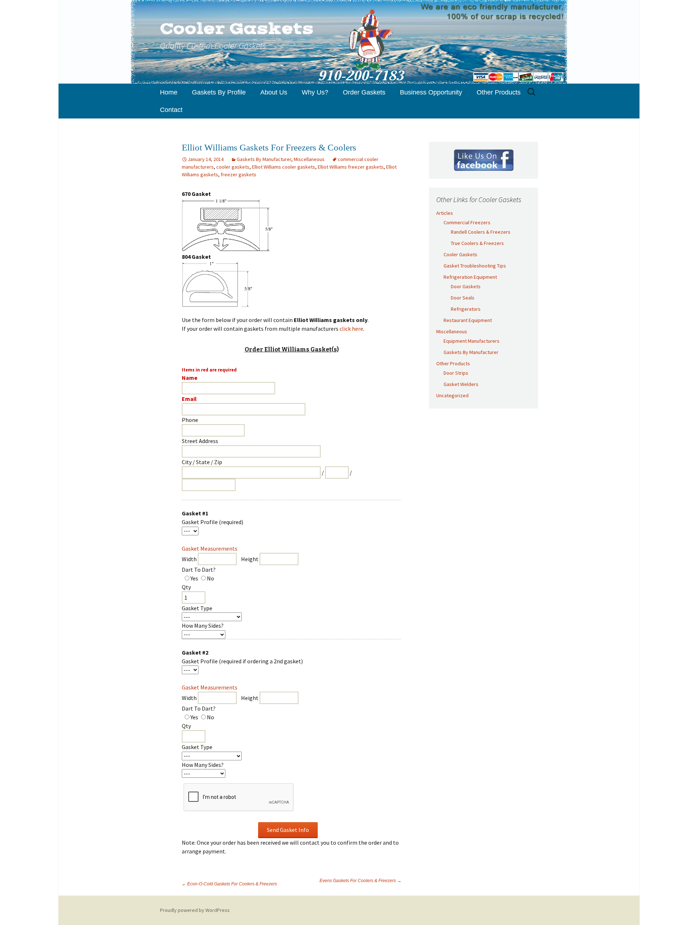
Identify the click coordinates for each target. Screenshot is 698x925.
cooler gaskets (232, 167)
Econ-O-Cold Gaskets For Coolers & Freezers (229, 883)
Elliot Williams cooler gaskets (283, 167)
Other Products (499, 92)
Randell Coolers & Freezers (480, 232)
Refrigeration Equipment (470, 277)
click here (351, 328)
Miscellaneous (309, 159)
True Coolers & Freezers (477, 243)
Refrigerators (466, 309)
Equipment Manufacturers (472, 341)
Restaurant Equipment (468, 320)
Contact (171, 109)
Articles (444, 213)
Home (168, 92)
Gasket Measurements (209, 548)
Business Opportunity (431, 92)
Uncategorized (452, 395)
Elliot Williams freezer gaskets (351, 167)
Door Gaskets (466, 286)
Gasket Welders (461, 384)
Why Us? (315, 92)
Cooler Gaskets (460, 254)
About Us (273, 92)
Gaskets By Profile (219, 92)
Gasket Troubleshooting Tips (475, 265)
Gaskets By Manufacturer (264, 159)
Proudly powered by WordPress (195, 910)
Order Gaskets (364, 92)
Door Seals (462, 297)
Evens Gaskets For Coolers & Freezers (360, 880)
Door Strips (456, 373)
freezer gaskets (238, 174)
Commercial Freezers (467, 222)
